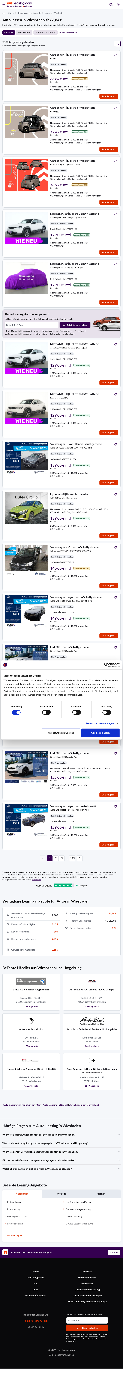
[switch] (46, 712)
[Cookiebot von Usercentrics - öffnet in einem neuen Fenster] (106, 665)
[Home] (3, 13)
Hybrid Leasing (15, 1223)
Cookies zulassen (100, 733)
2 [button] (56, 858)
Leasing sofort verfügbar (78, 1202)
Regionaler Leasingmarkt (29, 13)
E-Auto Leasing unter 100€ (79, 1223)
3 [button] (62, 858)
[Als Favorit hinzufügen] (115, 55)
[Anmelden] (118, 4)
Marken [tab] (101, 1193)
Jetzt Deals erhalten (77, 325)
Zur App (114, 1252)
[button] (79, 858)
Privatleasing (14, 1209)
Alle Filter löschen (68, 32)
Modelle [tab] (61, 1193)
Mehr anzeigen (14, 1235)
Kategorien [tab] (22, 1193)
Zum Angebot (109, 96)
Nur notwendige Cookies (61, 733)
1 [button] (50, 858)
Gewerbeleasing (74, 1216)
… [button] (67, 858)
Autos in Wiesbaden (54, 13)
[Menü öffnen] (4, 4)
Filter (7, 32)
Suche (11, 13)
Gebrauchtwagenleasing (78, 1209)
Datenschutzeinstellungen (100, 723)
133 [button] (72, 858)
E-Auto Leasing (15, 1202)
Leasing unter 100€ (17, 1216)
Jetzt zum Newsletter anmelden (84, 1314)
